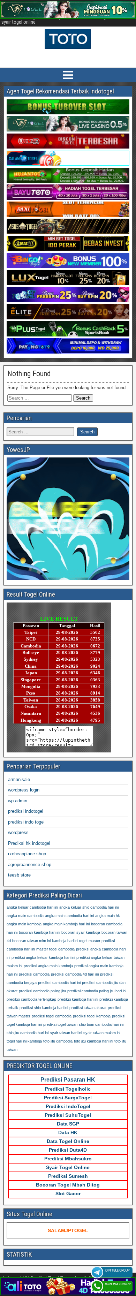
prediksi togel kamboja (92, 1016)
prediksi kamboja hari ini (78, 999)
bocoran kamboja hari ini (39, 932)
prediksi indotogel (25, 811)
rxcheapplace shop (27, 853)
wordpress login (23, 790)
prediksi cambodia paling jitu (42, 991)
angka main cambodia (25, 916)
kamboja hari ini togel (69, 941)
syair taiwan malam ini (101, 1033)
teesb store (19, 875)
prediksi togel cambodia (51, 1016)
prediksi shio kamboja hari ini (44, 1008)
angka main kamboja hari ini (66, 924)
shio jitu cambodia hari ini (27, 1033)
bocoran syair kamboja (80, 932)
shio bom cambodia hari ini (101, 1024)
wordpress (18, 832)
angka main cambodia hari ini (69, 916)
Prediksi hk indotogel (29, 843)
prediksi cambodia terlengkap (31, 999)
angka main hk (107, 916)
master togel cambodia (55, 949)
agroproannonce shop (29, 864)
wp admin (17, 800)
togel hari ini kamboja (24, 1041)
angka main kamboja (24, 924)
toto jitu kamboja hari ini (93, 1041)
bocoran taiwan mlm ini (31, 941)
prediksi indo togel (26, 822)
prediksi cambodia (34, 974)
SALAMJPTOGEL (68, 1230)
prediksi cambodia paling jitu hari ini (96, 991)
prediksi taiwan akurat (87, 1008)
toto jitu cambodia (58, 1041)
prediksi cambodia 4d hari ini (75, 974)
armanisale (19, 779)
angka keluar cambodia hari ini (32, 907)
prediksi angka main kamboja (48, 966)
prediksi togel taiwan (60, 1024)
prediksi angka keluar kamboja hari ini (43, 957)
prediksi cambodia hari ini (59, 982)
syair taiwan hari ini (66, 1033)
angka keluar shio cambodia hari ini (89, 907)
